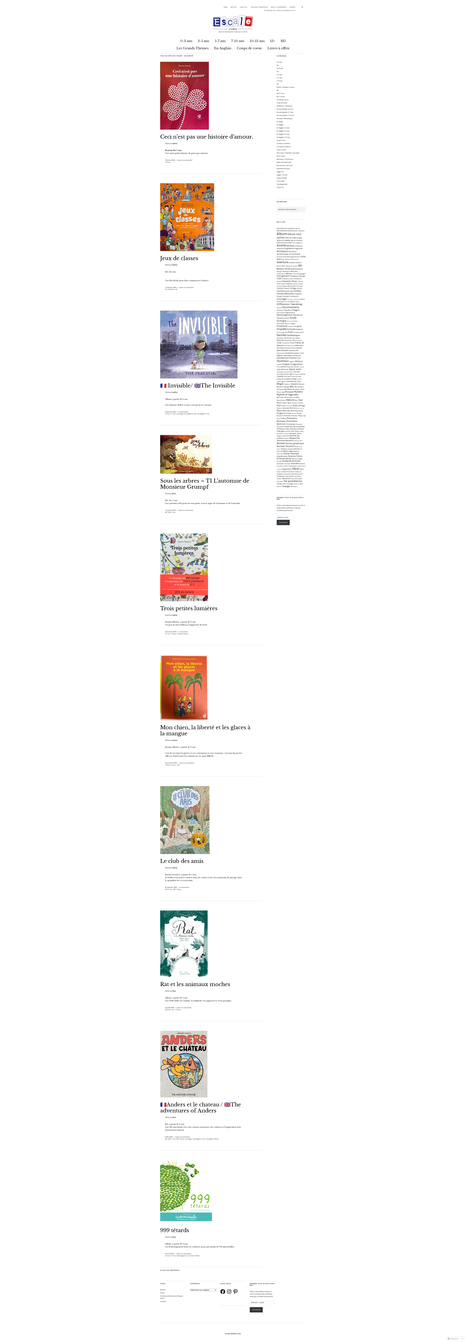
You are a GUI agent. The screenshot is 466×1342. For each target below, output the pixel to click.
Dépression (298, 315)
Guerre (289, 353)
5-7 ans (220, 41)
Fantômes (288, 338)
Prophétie (280, 427)
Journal (296, 372)
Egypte (293, 323)
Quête (301, 431)
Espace (299, 329)
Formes (299, 340)
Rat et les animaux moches (195, 984)
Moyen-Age (281, 392)
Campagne (301, 274)
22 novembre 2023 (171, 763)
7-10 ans (237, 41)
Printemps (299, 424)
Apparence (294, 257)
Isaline (174, 143)
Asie (278, 259)
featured (280, 340)
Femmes (287, 340)
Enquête (282, 329)
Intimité (296, 367)
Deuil (292, 301)
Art (278, 84)
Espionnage (280, 332)
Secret (288, 458)
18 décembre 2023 (170, 632)
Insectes (290, 367)
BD (283, 41)
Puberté (287, 431)
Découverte (281, 313)
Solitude (296, 461)
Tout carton (281, 181)
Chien (294, 281)
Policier (287, 415)
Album (282, 234)
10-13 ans (257, 41)
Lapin (291, 374)
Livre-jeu (286, 376)
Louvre (299, 379)
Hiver (299, 358)
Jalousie (284, 369)
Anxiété (286, 257)
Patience (279, 408)
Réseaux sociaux (287, 449)
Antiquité (280, 257)
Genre (301, 345)
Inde (278, 367)
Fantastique (293, 335)
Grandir (284, 350)
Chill (278, 284)
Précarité (301, 429)
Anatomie (280, 248)
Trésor (279, 479)
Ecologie (280, 121)
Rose (296, 446)
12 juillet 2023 (169, 1007)
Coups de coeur (249, 48)
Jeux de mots (288, 372)
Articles (233, 7)
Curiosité (287, 301)
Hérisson (299, 361)
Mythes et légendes (287, 394)
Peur (279, 410)
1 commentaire (183, 632)
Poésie (283, 418)
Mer (292, 386)
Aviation (298, 263)
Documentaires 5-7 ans (285, 112)
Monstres (288, 389)
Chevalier (286, 281)
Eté (286, 332)
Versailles (280, 481)
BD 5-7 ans (171, 512)
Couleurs (294, 296)
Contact (292, 7)
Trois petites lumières (188, 608)
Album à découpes (293, 238)
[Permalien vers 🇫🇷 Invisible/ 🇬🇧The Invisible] (198, 378)
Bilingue (279, 271)
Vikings (279, 484)
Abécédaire (281, 228)
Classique (299, 286)
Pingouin (281, 413)
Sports (286, 466)
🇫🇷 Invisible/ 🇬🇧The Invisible (197, 385)
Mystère (298, 391)
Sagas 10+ (280, 172)
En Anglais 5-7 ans (203, 414)
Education (281, 323)
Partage (301, 405)
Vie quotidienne (293, 481)
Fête (297, 345)
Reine (299, 433)
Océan (284, 403)
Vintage (290, 484)
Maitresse (287, 384)
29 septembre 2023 (171, 887)
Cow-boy (296, 299)
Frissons (285, 343)
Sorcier (288, 464)
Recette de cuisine (283, 433)
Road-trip (296, 441)
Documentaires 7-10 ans (285, 115)
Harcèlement (283, 358)
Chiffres (300, 281)
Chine (283, 284)
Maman (302, 384)
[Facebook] (223, 1292)
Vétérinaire (293, 486)
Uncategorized (282, 184)
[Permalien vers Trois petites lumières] (184, 600)
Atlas (282, 259)
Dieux (297, 301)
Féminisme (290, 345)
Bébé (292, 271)
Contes (297, 290)
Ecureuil (295, 321)
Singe (300, 459)
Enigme (298, 326)
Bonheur (286, 271)
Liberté (280, 376)
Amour (290, 245)
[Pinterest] (235, 1292)
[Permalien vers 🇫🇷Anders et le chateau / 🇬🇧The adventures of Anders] (183, 1096)
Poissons (280, 416)
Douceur (280, 310)
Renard (286, 436)
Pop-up (302, 415)
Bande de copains (292, 266)
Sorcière (295, 463)
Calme (295, 274)
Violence (296, 484)
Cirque (301, 284)
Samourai (280, 454)
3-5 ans (203, 41)
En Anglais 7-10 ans (212, 1139)
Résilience (298, 449)
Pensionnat (300, 408)
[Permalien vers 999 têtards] (186, 1222)
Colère (299, 288)
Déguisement (290, 313)
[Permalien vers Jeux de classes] (187, 250)
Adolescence (282, 231)
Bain (284, 266)
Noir (296, 400)
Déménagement (181, 1256)
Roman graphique (295, 443)
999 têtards (174, 1230)
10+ (166, 289)
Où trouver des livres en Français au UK (279, 10)
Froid (292, 343)
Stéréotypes (293, 466)
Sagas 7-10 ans (282, 175)
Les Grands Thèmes (192, 48)
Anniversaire (294, 254)
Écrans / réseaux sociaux (285, 87)
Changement (283, 276)
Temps (279, 472)
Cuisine (280, 301)
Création (302, 299)
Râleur (279, 449)
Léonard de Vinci (294, 381)
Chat (279, 278)
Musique (289, 391)
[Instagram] (229, 1292)
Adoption (301, 231)
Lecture (296, 374)
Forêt (279, 343)
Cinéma (295, 284)
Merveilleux (299, 387)
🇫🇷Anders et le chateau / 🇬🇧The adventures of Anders (200, 1107)
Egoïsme (288, 323)
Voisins (279, 486)
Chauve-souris (287, 279)
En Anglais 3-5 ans (190, 414)
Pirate (288, 413)
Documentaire (290, 307)
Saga (290, 451)
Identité (279, 364)
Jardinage (280, 372)
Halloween (287, 355)
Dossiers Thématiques (259, 7)
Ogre (289, 403)
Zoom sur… (244, 7)
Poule (278, 418)
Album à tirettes (296, 240)
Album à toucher (284, 242)
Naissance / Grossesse (285, 159)
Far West (296, 338)
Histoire (293, 358)
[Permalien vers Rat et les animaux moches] (184, 976)
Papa (284, 406)
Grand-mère (291, 348)
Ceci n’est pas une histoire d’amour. (206, 137)
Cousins (290, 299)
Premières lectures (182, 634)
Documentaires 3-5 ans (285, 109)
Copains (298, 294)
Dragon (296, 310)
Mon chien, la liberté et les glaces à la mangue (205, 730)
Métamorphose (289, 397)
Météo (297, 397)
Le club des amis (182, 861)
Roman (281, 443)
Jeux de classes (179, 258)
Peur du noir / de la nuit (285, 165)
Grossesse (281, 353)
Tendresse (286, 472)
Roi (301, 441)
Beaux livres (284, 268)
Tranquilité (287, 474)
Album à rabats (283, 240)
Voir (301, 484)
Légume (283, 381)
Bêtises (289, 273)
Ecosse (289, 321)
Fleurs (294, 340)
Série (295, 468)
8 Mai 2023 (169, 1137)
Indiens (283, 367)
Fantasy (280, 338)
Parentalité (289, 406)
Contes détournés (285, 293)
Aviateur (292, 262)
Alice (174, 493)
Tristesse (280, 476)
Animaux (282, 251)
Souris (302, 463)
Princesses (290, 424)
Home (226, 7)
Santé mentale (282, 178)
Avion (279, 266)
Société (279, 461)
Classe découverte (288, 286)
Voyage (286, 486)
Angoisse (298, 248)
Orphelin (300, 403)
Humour (283, 361)
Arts (303, 256)
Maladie (294, 384)
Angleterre (289, 248)
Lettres (302, 374)
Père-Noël (295, 431)
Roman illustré (285, 446)
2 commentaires (183, 412)
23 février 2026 (170, 160)
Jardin (299, 369)
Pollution (294, 416)
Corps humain (283, 296)
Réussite (279, 451)
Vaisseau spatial (296, 478)
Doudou (287, 310)
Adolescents (293, 231)
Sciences (281, 458)
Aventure (282, 262)
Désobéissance (283, 318)
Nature (290, 399)
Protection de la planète (294, 426)
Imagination (296, 364)
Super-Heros (301, 466)
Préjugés (280, 431)
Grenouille (293, 350)
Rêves (285, 451)
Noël (300, 400)
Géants (280, 355)
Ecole (293, 317)
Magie (280, 383)
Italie (279, 369)
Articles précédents (170, 1270)
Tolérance (298, 472)
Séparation (287, 469)
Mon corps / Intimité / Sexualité (288, 153)
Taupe (301, 469)
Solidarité (286, 461)
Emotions (282, 326)
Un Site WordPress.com (233, 1333)
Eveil (290, 332)
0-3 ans (186, 41)
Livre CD (294, 376)
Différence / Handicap (284, 106)
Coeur (286, 288)
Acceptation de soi (292, 228)
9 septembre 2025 (170, 412)
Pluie (299, 413)
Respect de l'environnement (288, 439)
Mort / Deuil (281, 156)
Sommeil (280, 464)
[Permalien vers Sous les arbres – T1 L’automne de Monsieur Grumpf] (186, 473)
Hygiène (291, 361)
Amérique (298, 246)
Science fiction (295, 456)
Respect (286, 438)
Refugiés (293, 433)
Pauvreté (286, 408)
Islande (301, 367)
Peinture (293, 408)
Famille (281, 335)
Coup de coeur (282, 103)
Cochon (280, 288)
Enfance (291, 326)
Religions (280, 436)
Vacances (286, 478)
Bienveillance (297, 269)
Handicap (297, 355)
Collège (293, 288)
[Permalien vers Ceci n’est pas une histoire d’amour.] (184, 129)
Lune (279, 381)
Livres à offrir (278, 48)
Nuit (279, 402)
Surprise (279, 469)
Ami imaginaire (297, 243)
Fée (285, 345)
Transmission (297, 474)
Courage (282, 298)
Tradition (280, 474)
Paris (295, 405)
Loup (294, 378)
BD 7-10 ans (177, 889)
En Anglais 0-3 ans (283, 128)
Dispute (279, 307)
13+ (272, 41)
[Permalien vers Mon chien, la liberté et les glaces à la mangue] (184, 719)
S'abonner (283, 522)
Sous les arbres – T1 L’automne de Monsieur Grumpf (204, 484)
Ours (279, 405)
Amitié (281, 245)
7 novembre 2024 (170, 510)
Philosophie (299, 411)
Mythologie (280, 397)
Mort (302, 389)
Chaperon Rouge (297, 276)
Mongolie (280, 389)
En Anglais (222, 48)
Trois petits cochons (293, 476)
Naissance (281, 400)
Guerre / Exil (175, 765)
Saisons (296, 451)
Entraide (291, 329)
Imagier (286, 364)
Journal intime (282, 374)
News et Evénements (279, 7)
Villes (284, 484)
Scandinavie (282, 456)
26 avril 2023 (169, 1254)
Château (289, 284)
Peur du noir (288, 410)
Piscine (294, 413)
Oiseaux (294, 403)
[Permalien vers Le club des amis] (184, 853)
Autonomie (295, 259)
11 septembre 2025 (170, 287)
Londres (287, 379)
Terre (292, 472)
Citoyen (279, 286)
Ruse (300, 446)
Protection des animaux (287, 429)
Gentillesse (281, 348)
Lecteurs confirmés (283, 143)
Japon (292, 369)
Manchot (280, 387)
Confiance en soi (283, 100)
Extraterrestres (299, 332)
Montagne (296, 389)
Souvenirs (280, 466)
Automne (288, 259)
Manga (286, 387)
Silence (295, 459)
